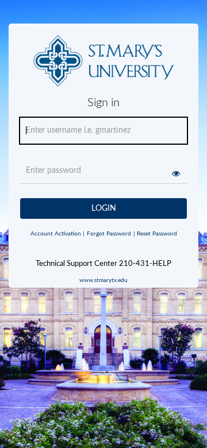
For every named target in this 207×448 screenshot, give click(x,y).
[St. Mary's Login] (103, 65)
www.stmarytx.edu (103, 280)
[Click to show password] (176, 173)
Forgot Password (109, 234)
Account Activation (57, 234)
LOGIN (103, 208)
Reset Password (155, 234)
